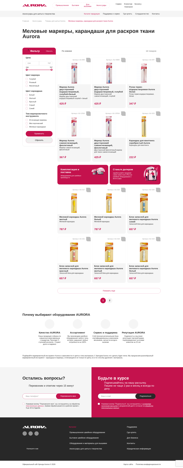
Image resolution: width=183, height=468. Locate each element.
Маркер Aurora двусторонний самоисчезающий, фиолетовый (103, 144)
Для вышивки (87, 5)
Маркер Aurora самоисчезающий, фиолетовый (68, 142)
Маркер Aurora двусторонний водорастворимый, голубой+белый (69, 90)
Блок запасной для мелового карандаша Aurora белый (143, 268)
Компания (129, 7)
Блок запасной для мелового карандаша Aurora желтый (108, 268)
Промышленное (62, 5)
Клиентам (128, 4)
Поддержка (132, 427)
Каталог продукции (92, 14)
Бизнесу (138, 4)
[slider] (27, 70)
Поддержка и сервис (111, 14)
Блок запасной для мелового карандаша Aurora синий (143, 219)
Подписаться (145, 396)
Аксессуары (101, 5)
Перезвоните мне (68, 396)
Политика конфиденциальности (148, 464)
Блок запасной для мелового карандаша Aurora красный (73, 268)
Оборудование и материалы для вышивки (88, 443)
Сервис (119, 4)
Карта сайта (128, 464)
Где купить (127, 14)
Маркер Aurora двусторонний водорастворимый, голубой (108, 89)
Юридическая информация (139, 449)
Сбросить (49, 51)
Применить (39, 134)
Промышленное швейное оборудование (87, 432)
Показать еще (109, 291)
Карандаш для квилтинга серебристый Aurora (141, 141)
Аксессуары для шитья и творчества (85, 449)
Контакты (156, 14)
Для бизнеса (132, 438)
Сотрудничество (142, 14)
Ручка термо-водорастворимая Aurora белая (142, 89)
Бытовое (75, 5)
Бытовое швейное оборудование (84, 438)
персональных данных (35, 406)
